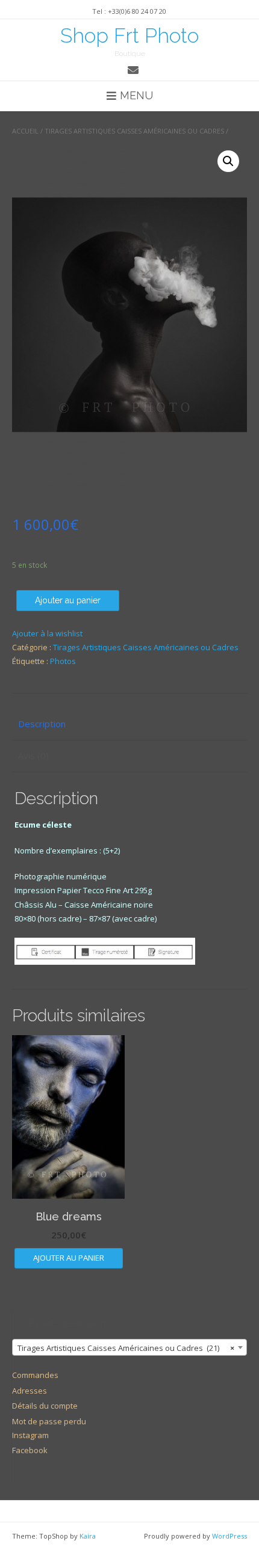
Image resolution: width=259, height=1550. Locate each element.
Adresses (29, 1390)
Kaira (88, 1535)
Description (42, 724)
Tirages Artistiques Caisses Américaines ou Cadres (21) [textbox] (125, 1347)
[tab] (129, 724)
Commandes (35, 1375)
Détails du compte (45, 1405)
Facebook (30, 1450)
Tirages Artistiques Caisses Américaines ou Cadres (134, 130)
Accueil (25, 130)
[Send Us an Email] (133, 70)
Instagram (30, 1435)
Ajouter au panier (68, 600)
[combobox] (129, 1347)
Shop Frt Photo (129, 35)
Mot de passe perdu (49, 1421)
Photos (63, 661)
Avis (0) (33, 755)
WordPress (229, 1535)
